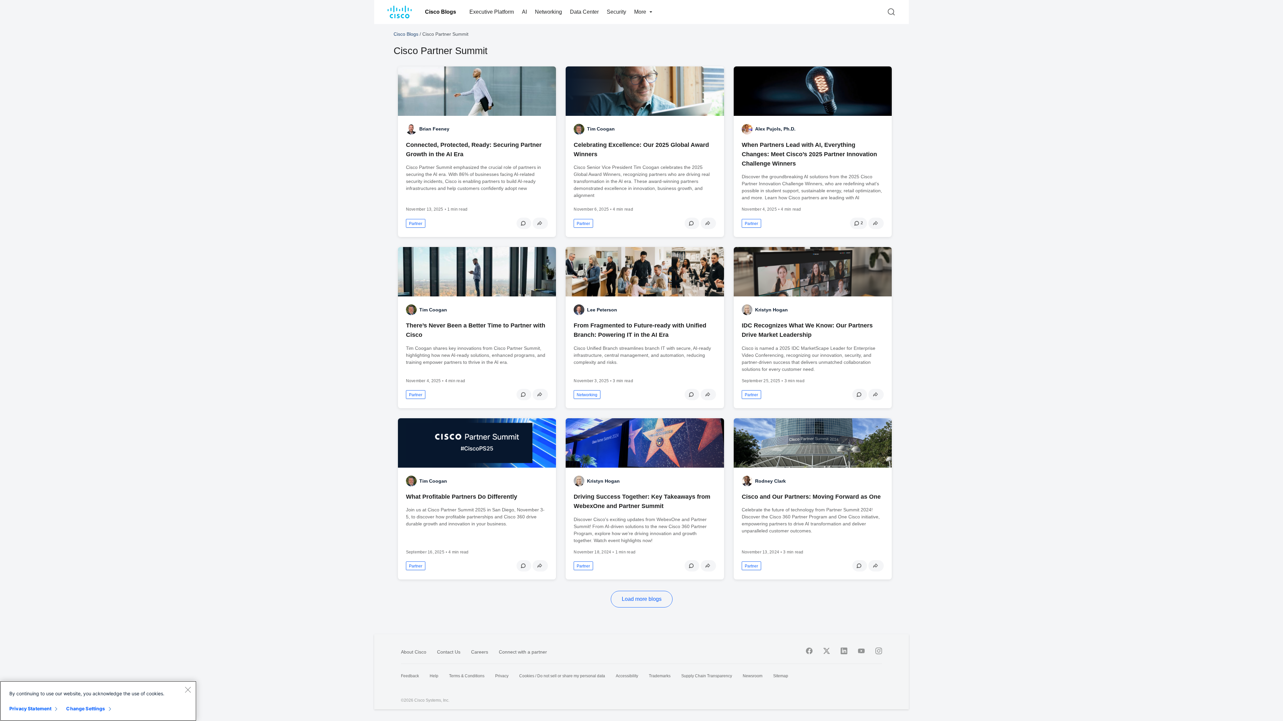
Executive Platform (491, 12)
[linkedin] (844, 651)
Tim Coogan (601, 129)
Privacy (502, 676)
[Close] (187, 689)
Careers (479, 652)
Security (616, 12)
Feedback (410, 676)
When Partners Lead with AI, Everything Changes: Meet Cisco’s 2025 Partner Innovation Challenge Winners (809, 154)
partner (415, 224)
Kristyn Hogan (771, 309)
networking (587, 395)
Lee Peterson (602, 309)
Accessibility (627, 676)
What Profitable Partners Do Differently (461, 496)
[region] (98, 701)
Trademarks (660, 676)
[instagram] (878, 651)
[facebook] (809, 651)
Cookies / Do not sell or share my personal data (562, 676)
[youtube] (861, 651)
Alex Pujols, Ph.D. (775, 129)
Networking (548, 12)
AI (524, 12)
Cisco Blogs (440, 12)
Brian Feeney (434, 129)
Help (434, 676)
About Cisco (413, 652)
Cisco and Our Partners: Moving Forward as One (811, 496)
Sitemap (780, 676)
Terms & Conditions (466, 676)
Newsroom (752, 676)
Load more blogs (642, 599)
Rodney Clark (770, 481)
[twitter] (826, 651)
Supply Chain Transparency (706, 676)
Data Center (584, 12)
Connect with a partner (523, 652)
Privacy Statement (30, 708)
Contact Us (448, 652)
